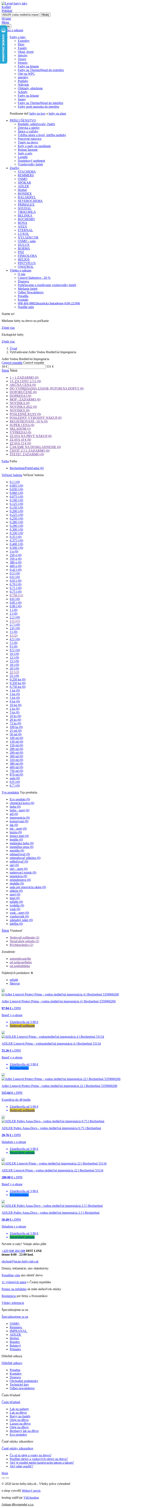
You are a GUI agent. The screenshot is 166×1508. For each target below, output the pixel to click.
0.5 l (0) (15, 573)
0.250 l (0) (16, 518)
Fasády (22, 48)
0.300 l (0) (16, 529)
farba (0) (15, 806)
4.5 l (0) (15, 639)
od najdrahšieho (20, 966)
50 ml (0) (15, 734)
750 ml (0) (16, 771)
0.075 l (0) (16, 496)
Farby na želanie (28, 66)
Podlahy (23, 81)
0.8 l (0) (15, 599)
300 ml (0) (16, 756)
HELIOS (24, 259)
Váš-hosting (31, 1497)
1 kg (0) (15, 690)
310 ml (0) (16, 760)
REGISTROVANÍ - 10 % (29, 421)
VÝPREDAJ (20, 432)
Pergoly (23, 62)
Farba (5, 461)
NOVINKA (20, 403)
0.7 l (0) (15, 785)
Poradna (15, 1370)
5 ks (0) (14, 712)
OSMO (22, 179)
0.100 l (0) (16, 500)
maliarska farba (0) (22, 843)
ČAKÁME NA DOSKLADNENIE (35, 447)
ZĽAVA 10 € (20, 439)
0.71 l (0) (15, 588)
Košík (6, 7)
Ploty (21, 44)
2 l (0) (13, 613)
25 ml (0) (15, 730)
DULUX (24, 244)
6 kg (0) (15, 701)
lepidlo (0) (16, 839)
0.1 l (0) (15, 482)
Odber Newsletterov (31, 292)
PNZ (21, 252)
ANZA (22, 226)
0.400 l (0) (16, 544)
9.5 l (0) (15, 650)
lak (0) (14, 825)
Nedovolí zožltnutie (24, 937)
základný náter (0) (21, 920)
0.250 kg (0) (18, 679)
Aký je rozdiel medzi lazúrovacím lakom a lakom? (42, 1462)
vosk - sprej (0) (19, 912)
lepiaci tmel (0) (19, 836)
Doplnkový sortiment (31, 160)
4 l (13, 635)
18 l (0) (14, 665)
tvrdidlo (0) (17, 905)
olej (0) (14, 865)
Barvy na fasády (20, 1416)
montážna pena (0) (21, 847)
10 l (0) (14, 654)
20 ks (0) (15, 719)
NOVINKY (20, 410)
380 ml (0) (16, 763)
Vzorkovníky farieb (30, 164)
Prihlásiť (7, 10)
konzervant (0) (19, 821)
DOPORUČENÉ (23, 392)
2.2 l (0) (15, 617)
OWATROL (26, 266)
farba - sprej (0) (19, 810)
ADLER (23, 186)
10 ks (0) (15, 716)
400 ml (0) (16, 767)
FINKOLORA (27, 255)
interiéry (23, 77)
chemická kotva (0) (22, 803)
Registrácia (9, 1296)
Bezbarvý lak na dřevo (24, 1431)
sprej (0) (15, 894)
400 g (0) (15, 566)
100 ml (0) (16, 738)
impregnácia (20, 817)
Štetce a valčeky (28, 131)
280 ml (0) (16, 749)
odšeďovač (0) (19, 861)
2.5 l (15, 621)
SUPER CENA (22, 425)
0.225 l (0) (16, 515)
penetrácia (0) (18, 876)
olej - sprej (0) (19, 869)
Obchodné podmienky (24, 1381)
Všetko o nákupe (12, 30)
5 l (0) (13, 643)
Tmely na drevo (28, 142)
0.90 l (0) (15, 606)
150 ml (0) (16, 745)
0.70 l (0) (15, 584)
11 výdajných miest (14, 1282)
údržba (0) (16, 923)
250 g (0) (15, 555)
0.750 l (16, 595)
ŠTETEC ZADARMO (27, 454)
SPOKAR (24, 182)
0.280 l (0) (16, 522)
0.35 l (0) (15, 536)
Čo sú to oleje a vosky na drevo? (30, 1455)
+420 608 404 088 (13, 1251)
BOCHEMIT (26, 219)
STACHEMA (27, 171)
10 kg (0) (15, 705)
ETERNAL (25, 230)
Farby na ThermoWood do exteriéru (41, 70)
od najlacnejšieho (21, 962)
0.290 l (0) (16, 526)
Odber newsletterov (22, 1388)
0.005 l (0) (16, 485)
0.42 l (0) (15, 569)
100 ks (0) (16, 727)
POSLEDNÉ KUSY (25, 414)
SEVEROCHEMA (30, 201)
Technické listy (19, 1384)
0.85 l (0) (15, 602)
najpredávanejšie (20, 958)
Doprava (23, 281)
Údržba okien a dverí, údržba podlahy (42, 135)
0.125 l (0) (16, 504)
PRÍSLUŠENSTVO (23, 120)
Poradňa (23, 296)
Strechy (23, 55)
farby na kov (37, 113)
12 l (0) (14, 657)
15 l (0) (14, 661)
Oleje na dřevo (19, 1420)
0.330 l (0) (16, 533)
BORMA (24, 248)
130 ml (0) (16, 741)
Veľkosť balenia (12, 475)
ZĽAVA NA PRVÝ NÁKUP (31, 436)
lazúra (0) (16, 832)
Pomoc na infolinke (14, 1289)
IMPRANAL (18, 1331)
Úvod (13, 348)
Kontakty (16, 1373)
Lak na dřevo (18, 1412)
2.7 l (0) (15, 624)
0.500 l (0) (16, 547)
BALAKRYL (27, 197)
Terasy (22, 59)
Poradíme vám (11, 1275)
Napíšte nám (26, 307)
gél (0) (14, 814)
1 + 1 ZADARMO (24, 377)
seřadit (14, 979)
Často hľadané (11, 1402)
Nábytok (23, 84)
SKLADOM (20, 428)
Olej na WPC (26, 73)
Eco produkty (18, 1434)
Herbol (22, 190)
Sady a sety (25, 153)
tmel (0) (15, 898)
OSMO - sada (27, 241)
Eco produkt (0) (20, 799)
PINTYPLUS (27, 263)
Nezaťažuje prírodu (24, 941)
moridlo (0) (17, 850)
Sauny (22, 99)
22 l (14, 672)
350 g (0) (15, 558)
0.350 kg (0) (18, 683)
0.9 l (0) (15, 782)
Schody (23, 92)
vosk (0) (15, 909)
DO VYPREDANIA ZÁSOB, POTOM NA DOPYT (47, 388)
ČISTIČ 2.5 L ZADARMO (30, 450)
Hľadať (6, 18)
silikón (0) (16, 890)
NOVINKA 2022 (23, 406)
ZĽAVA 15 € (20, 443)
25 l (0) (14, 675)
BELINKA (25, 215)
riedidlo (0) (17, 883)
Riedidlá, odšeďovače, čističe (36, 124)
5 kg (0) (15, 697)
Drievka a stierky (29, 127)
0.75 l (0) (15, 591)
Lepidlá (23, 157)
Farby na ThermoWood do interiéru (40, 103)
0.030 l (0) (16, 489)
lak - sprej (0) (18, 828)
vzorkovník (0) (19, 916)
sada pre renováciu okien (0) (28, 887)
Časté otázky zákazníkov (17, 1448)
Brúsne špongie (28, 149)
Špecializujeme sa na (15, 1316)
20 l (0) (14, 668)
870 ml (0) (16, 774)
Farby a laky (18, 37)
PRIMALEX (26, 204)
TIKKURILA (27, 212)
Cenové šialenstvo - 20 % (34, 277)
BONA (22, 223)
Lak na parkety (19, 1409)
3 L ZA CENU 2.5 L (25, 381)
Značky (14, 168)
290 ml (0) (16, 752)
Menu (5, 22)
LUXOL (23, 234)
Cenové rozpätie (12, 362)
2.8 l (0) (15, 628)
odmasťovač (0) (20, 854)
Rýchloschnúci (21, 945)
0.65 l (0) (15, 580)
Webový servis (31, 1490)
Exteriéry (24, 40)
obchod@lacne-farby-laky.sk (20, 1261)
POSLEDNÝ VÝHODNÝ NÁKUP (36, 417)
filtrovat (15, 983)
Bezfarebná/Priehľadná (27, 468)
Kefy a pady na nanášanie (34, 146)
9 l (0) (13, 646)
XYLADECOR (28, 237)
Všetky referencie (13, 1303)
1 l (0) (13, 610)
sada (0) (15, 778)
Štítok (5, 370)
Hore (5, 1473)
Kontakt (23, 299)
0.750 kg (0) (18, 686)
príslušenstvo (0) (20, 880)
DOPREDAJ (20, 395)
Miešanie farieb (27, 288)
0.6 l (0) (15, 577)
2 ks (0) (14, 708)
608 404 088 (49, 303)
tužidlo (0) (16, 901)
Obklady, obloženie (30, 88)
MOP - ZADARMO (25, 399)
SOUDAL (24, 208)
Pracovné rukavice (30, 138)
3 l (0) (13, 632)
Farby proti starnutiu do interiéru (38, 106)
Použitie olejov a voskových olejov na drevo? (39, 1459)
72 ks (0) (15, 723)
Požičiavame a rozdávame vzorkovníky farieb (47, 285)
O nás (21, 274)
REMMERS (26, 175)
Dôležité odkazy (12, 1363)
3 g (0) (14, 551)
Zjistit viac (8, 327)
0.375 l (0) (16, 540)
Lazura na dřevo (20, 1423)
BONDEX (25, 193)
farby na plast (57, 113)
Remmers (16, 1327)
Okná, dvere (26, 51)
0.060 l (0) (16, 493)
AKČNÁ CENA (23, 384)
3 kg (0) (15, 694)
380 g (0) (15, 562)
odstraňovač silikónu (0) (25, 858)
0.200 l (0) (16, 511)
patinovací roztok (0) (23, 872)
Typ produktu (10, 792)
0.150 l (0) (16, 507)
